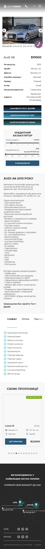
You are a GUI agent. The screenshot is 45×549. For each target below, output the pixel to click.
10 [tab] (31, 453)
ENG (34, 6)
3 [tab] (13, 453)
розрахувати (22, 163)
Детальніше (26, 441)
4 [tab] (16, 453)
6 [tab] (21, 453)
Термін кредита (12, 140)
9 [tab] (29, 453)
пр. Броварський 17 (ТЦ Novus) (13, 508)
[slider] (11, 143)
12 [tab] (36, 453)
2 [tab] (11, 453)
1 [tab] (8, 453)
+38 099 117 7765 (7, 510)
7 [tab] (23, 453)
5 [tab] (18, 453)
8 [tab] (26, 453)
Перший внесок (12, 150)
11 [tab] (34, 453)
